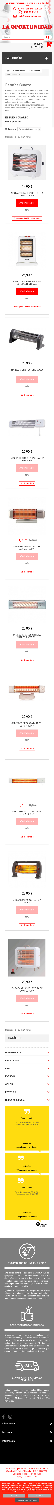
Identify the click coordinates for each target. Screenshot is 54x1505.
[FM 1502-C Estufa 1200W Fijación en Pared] (27, 427)
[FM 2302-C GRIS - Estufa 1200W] (27, 339)
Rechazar (39, 1495)
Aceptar (14, 1495)
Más (7, 110)
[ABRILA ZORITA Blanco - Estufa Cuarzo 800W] (27, 162)
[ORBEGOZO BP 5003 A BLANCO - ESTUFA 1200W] (27, 692)
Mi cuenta (7, 1432)
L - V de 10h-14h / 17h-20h (30, 9)
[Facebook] (3, 1416)
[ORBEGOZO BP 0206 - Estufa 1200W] (27, 869)
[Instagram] (10, 1416)
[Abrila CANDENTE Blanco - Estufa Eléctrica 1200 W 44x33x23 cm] (27, 251)
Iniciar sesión (37, 47)
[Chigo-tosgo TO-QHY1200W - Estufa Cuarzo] (27, 781)
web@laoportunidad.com (30, 16)
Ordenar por (10, 129)
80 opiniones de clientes (27, 1147)
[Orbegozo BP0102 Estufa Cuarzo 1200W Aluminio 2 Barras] (27, 516)
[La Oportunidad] (27, 25)
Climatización (19, 71)
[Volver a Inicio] (8, 71)
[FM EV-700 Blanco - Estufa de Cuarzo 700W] (27, 958)
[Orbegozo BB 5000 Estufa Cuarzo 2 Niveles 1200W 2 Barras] (27, 604)
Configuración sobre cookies (27, 1500)
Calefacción (35, 71)
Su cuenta (38, 44)
